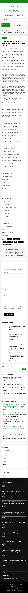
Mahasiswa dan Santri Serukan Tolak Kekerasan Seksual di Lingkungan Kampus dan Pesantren (14, 552)
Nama (5, 289)
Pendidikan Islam (6, 469)
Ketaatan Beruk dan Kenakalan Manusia (12, 541)
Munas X (21, 241)
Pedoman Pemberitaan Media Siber (11, 578)
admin (5, 48)
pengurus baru (6, 244)
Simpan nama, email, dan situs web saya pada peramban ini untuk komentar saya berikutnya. (13, 308)
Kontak (4, 570)
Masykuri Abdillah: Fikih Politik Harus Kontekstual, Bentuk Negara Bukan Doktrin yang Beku (13, 503)
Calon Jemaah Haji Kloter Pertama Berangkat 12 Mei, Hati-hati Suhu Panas (19, 24)
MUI (15, 241)
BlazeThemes (14, 586)
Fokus (4, 452)
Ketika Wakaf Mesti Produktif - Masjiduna (12, 426)
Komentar (6, 272)
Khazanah (5, 461)
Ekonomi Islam (6, 450)
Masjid (4, 464)
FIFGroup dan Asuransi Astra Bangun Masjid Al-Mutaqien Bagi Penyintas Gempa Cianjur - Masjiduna (14, 435)
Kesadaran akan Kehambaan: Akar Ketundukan (14, 560)
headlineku (16, 239)
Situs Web (6, 301)
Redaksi (4, 572)
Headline (9, 239)
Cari (3, 366)
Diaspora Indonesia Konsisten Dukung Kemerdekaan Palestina (17, 328)
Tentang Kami (6, 575)
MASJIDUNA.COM (7, 241)
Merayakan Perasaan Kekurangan (10, 396)
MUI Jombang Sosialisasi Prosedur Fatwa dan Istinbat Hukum (16, 356)
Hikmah (4, 458)
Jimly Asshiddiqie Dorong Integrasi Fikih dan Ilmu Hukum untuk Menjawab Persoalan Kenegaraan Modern (14, 389)
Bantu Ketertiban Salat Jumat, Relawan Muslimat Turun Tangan (13, 407)
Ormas (4, 38)
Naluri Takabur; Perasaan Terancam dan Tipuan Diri (14, 393)
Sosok (4, 475)
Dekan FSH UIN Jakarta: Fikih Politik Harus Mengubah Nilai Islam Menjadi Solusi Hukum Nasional (13, 379)
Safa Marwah (6, 472)
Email (5, 295)
